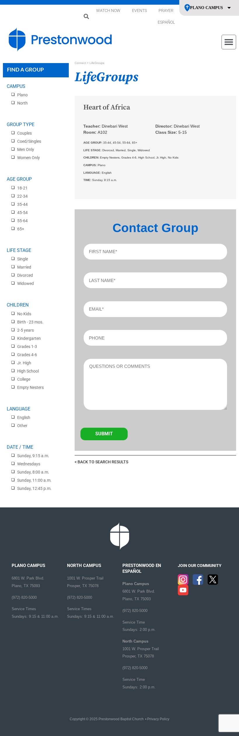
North (22, 103)
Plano (22, 95)
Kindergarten (29, 338)
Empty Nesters (30, 387)
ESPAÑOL (166, 22)
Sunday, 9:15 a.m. (33, 456)
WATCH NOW (108, 10)
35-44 (22, 204)
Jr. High (24, 363)
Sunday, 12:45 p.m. (34, 488)
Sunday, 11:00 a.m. (34, 480)
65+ (20, 229)
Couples (24, 133)
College (23, 379)
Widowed (25, 283)
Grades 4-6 (27, 355)
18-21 (22, 188)
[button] (86, 16)
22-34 (22, 196)
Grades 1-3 (27, 346)
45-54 (22, 212)
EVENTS (139, 10)
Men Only (25, 149)
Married (24, 267)
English (23, 417)
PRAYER (166, 10)
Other (22, 426)
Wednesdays (28, 464)
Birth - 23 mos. (30, 322)
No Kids (24, 314)
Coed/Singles (29, 141)
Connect (80, 63)
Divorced (25, 275)
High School (28, 371)
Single (22, 259)
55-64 (22, 221)
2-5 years (25, 330)
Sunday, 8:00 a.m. (33, 472)
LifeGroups (96, 63)
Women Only (28, 158)
